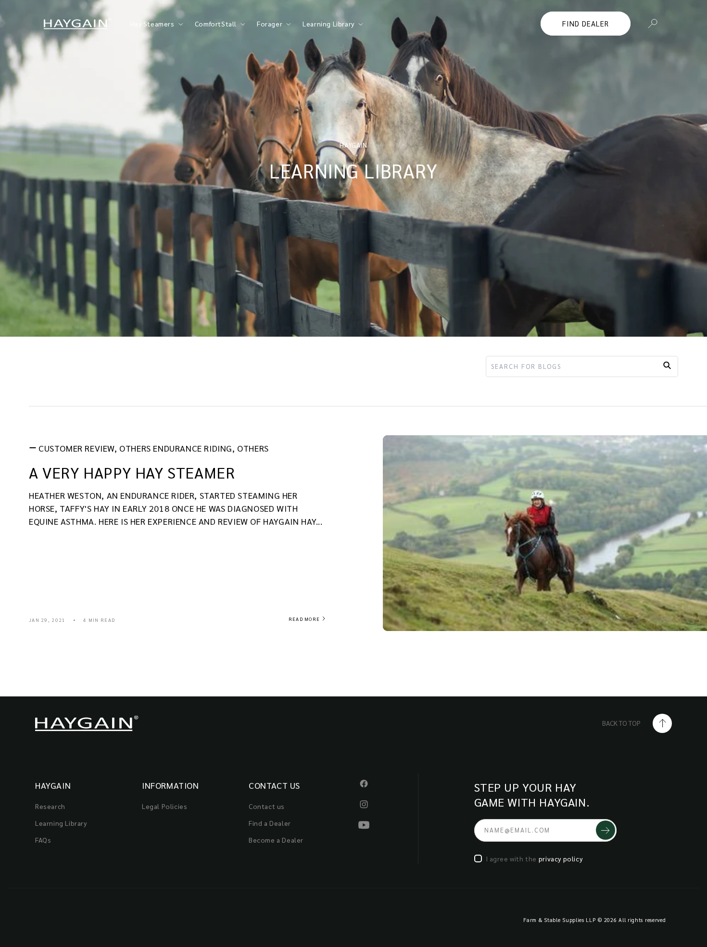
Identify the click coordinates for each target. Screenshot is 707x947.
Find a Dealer (270, 823)
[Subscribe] (605, 830)
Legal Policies (164, 806)
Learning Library (328, 23)
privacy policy (560, 858)
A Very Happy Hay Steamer (132, 472)
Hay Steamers (152, 23)
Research (50, 806)
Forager (269, 23)
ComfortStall (216, 23)
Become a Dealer (276, 839)
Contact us (267, 806)
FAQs (43, 839)
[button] (652, 23)
